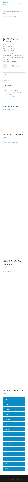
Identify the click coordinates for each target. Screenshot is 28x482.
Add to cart (15, 66)
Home (4, 11)
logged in (14, 96)
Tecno (13, 11)
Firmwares (9, 11)
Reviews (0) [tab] (7, 80)
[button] (22, 17)
